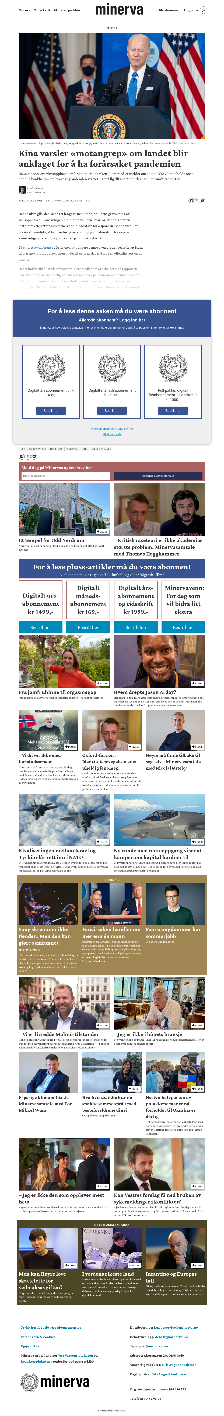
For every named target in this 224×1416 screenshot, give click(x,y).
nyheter (72, 449)
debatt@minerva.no (171, 1337)
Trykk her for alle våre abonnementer (51, 1327)
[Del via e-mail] (202, 200)
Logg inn (191, 10)
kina (85, 449)
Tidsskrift (42, 10)
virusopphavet (101, 449)
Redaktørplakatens (36, 1361)
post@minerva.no (153, 1346)
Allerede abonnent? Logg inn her (112, 320)
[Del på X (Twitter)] (196, 200)
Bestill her (51, 411)
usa (23, 449)
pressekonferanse (40, 247)
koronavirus (37, 449)
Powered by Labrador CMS (112, 1410)
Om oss (24, 10)
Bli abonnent (169, 10)
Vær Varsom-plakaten (75, 1355)
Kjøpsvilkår (30, 1346)
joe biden (56, 449)
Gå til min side (112, 434)
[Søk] (203, 10)
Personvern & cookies (38, 1337)
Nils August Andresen (179, 1365)
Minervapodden (67, 10)
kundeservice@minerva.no (176, 1327)
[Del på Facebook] (191, 200)
